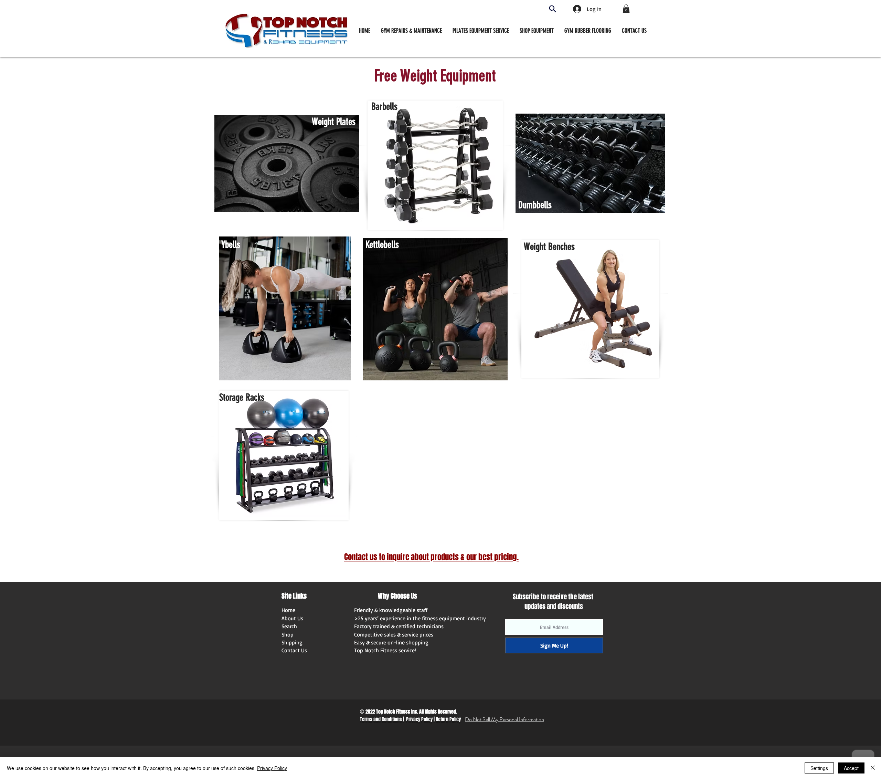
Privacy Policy (419, 719)
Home (288, 610)
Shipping (292, 642)
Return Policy (448, 719)
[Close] (873, 767)
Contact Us (294, 650)
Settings (819, 768)
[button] (536, 31)
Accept (851, 768)
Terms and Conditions (381, 719)
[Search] (552, 8)
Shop (288, 634)
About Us (292, 618)
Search (289, 626)
